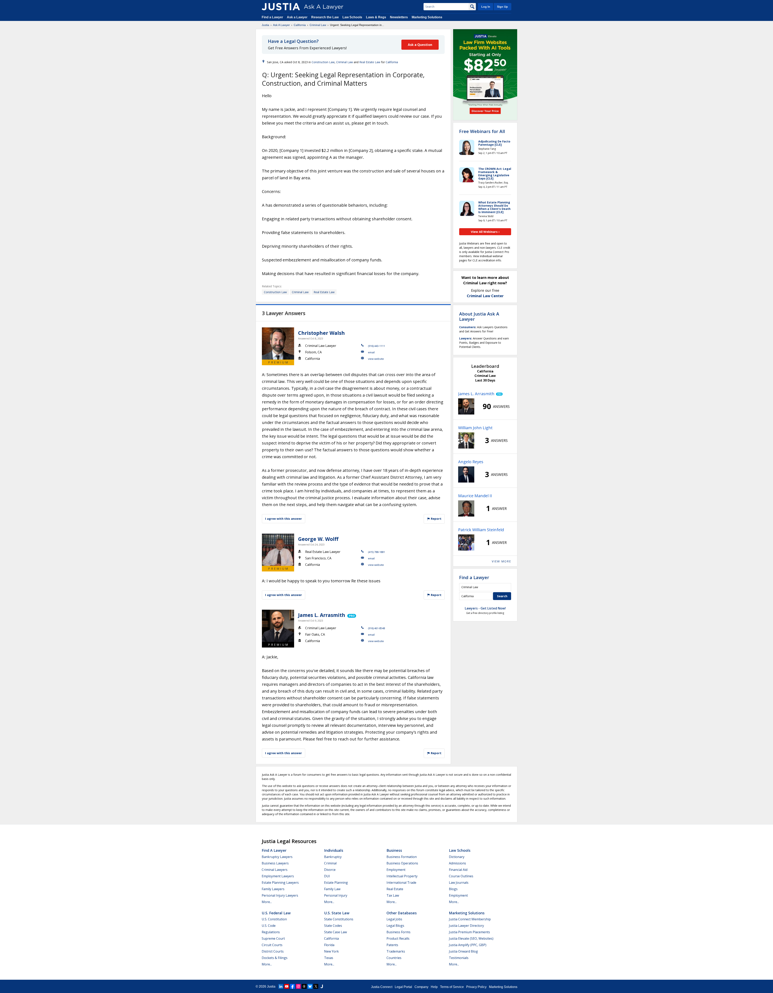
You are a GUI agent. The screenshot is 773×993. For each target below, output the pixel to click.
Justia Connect (381, 987)
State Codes (333, 925)
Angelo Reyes (470, 461)
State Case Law (335, 932)
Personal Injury (335, 895)
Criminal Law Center (485, 295)
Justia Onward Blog (463, 951)
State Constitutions (338, 919)
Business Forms (398, 932)
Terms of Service (452, 987)
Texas (328, 958)
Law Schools (352, 17)
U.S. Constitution (274, 919)
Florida (329, 945)
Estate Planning (336, 882)
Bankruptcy (333, 857)
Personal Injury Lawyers (280, 895)
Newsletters (399, 17)
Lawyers (465, 338)
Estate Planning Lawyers (280, 882)
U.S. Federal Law (276, 913)
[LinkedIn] (280, 986)
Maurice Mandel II (475, 495)
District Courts (273, 951)
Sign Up (502, 6)
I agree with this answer (283, 519)
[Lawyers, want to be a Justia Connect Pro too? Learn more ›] (351, 615)
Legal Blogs (395, 925)
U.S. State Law (336, 913)
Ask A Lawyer (281, 25)
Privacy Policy (476, 987)
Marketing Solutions (427, 17)
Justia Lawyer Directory (466, 925)
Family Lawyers (273, 889)
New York (331, 951)
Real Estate (394, 889)
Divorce (330, 869)
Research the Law (325, 17)
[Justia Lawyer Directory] (321, 986)
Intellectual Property (402, 876)
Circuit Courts (272, 945)
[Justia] (281, 6)
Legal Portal (403, 987)
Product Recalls (397, 938)
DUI (327, 876)
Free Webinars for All (482, 131)
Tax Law (392, 895)
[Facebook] (292, 986)
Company (421, 987)
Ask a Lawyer (297, 17)
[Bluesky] (310, 986)
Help (434, 987)
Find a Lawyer (272, 17)
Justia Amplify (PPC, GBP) (467, 945)
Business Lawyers (275, 863)
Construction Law (323, 62)
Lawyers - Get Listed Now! (485, 608)
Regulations (271, 932)
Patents (392, 945)
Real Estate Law (369, 62)
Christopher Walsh (321, 332)
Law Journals (458, 882)
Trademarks (395, 951)
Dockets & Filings (274, 958)
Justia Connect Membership (470, 919)
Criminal (330, 863)
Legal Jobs (394, 919)
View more (501, 561)
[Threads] (304, 986)
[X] (315, 986)
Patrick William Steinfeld (481, 529)
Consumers (467, 327)
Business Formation (401, 857)
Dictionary (456, 857)
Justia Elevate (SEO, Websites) (471, 938)
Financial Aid (458, 869)
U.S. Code (269, 925)
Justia (265, 25)
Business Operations (402, 863)
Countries (393, 958)
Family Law (332, 889)
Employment (395, 869)
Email (371, 352)
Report (435, 519)
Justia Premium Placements (469, 932)
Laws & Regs (376, 17)
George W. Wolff (318, 538)
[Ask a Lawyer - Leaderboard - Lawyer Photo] (466, 406)
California (300, 25)
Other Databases (401, 913)
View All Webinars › (485, 232)
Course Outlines (461, 876)
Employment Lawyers (278, 876)
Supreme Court (273, 938)
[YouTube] (286, 986)
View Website (376, 359)
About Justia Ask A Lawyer (479, 316)
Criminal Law (318, 25)
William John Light (475, 427)
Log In (485, 6)
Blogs (453, 889)
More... (267, 902)
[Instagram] (298, 986)
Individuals (333, 850)
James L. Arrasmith (321, 614)
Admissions (457, 863)
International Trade (401, 882)
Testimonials (458, 958)
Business (394, 850)
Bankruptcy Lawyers (277, 857)
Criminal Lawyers (274, 869)
